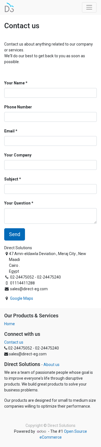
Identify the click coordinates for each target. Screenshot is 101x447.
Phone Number (18, 107)
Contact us (13, 342)
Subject (11, 179)
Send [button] (14, 234)
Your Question (17, 203)
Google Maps (21, 298)
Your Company (17, 155)
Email (9, 131)
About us (51, 364)
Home (9, 324)
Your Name (14, 83)
